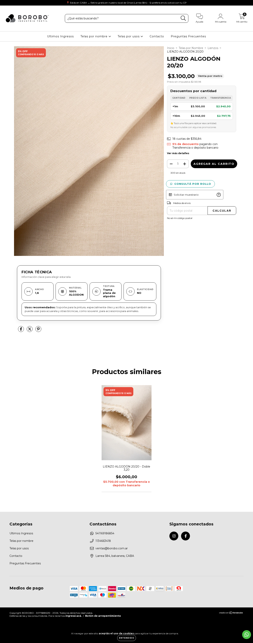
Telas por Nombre (191, 48)
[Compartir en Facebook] (21, 330)
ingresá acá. (73, 615)
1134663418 (103, 541)
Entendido (126, 638)
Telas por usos (129, 36)
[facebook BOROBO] (11, 3)
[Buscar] (183, 18)
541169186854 (104, 533)
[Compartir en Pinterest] (38, 330)
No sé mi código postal (179, 218)
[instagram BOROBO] (6, 3)
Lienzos (213, 48)
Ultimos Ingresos (60, 36)
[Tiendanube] (231, 613)
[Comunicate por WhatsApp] (246, 634)
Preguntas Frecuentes (188, 36)
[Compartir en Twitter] (30, 330)
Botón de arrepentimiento (103, 615)
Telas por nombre (94, 36)
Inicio (170, 48)
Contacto (157, 36)
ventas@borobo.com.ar (111, 548)
